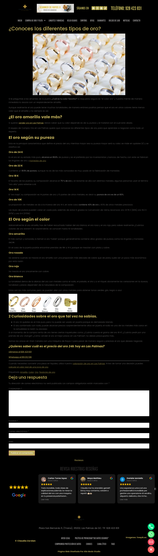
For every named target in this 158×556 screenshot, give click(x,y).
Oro (36, 372)
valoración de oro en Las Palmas (89, 363)
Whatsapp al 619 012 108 (20, 357)
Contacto (136, 20)
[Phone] (151, 526)
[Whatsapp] (151, 534)
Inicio (20, 20)
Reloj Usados (72, 20)
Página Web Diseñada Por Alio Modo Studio (79, 551)
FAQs (113, 544)
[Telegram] (101, 8)
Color (31, 372)
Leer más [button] (45, 500)
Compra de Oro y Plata (34, 20)
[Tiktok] (105, 8)
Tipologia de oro (47, 372)
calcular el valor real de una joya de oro (28, 367)
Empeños (83, 20)
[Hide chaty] (151, 549)
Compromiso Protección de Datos (68, 544)
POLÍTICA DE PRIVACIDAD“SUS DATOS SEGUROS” (92, 538)
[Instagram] (97, 8)
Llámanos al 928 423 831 (20, 351)
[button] (155, 489)
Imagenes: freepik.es (136, 537)
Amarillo (24, 372)
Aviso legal (65, 538)
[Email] (151, 542)
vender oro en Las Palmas (31, 122)
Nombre (13, 421)
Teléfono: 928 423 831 (126, 8)
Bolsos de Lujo (114, 20)
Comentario (15, 389)
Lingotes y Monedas (56, 20)
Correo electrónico (19, 431)
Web (11, 442)
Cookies (89, 544)
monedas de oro (37, 160)
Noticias (126, 20)
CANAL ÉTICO (101, 544)
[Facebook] (93, 8)
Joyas (92, 20)
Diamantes (101, 20)
